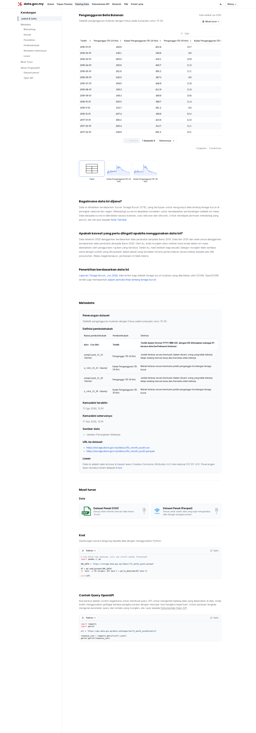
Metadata (26, 24)
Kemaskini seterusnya (35, 51)
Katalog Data (82, 4)
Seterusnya (165, 140)
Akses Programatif (30, 68)
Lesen (27, 56)
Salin (216, 550)
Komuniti (116, 4)
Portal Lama (137, 4)
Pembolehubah (31, 45)
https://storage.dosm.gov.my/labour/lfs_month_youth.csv (118, 447)
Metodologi (30, 29)
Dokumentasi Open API (174, 608)
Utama (50, 4)
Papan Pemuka (64, 4)
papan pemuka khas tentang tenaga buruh (132, 279)
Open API (28, 78)
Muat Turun (27, 62)
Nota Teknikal (118, 219)
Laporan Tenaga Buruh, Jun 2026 (98, 275)
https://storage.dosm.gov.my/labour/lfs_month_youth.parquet (120, 451)
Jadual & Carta (29, 18)
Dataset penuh (31, 72)
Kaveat (27, 35)
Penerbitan (29, 40)
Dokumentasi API (100, 4)
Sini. (120, 467)
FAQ (126, 4)
